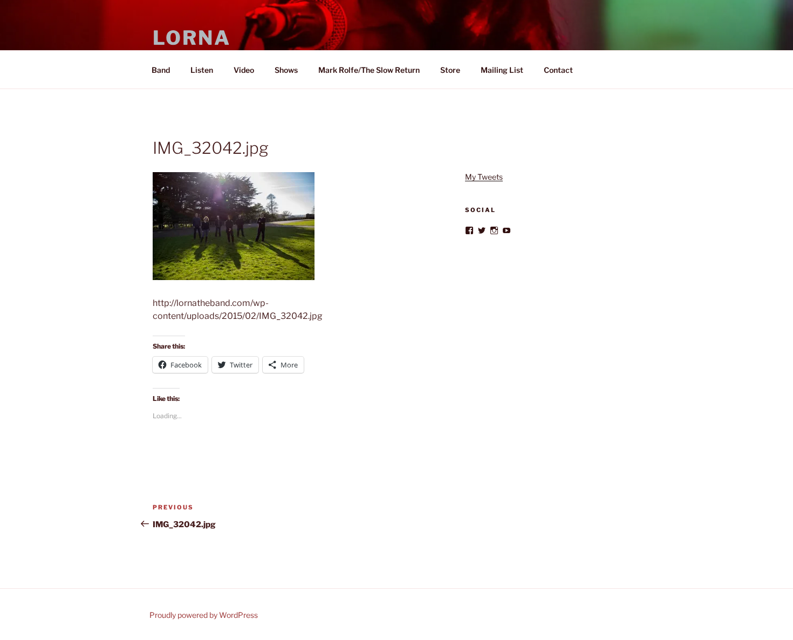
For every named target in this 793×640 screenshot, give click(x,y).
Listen (201, 69)
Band (161, 69)
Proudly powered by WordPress (203, 614)
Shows (286, 69)
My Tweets (484, 176)
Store (450, 69)
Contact (558, 69)
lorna (191, 38)
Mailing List (502, 69)
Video (244, 69)
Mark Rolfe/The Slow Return (369, 69)
